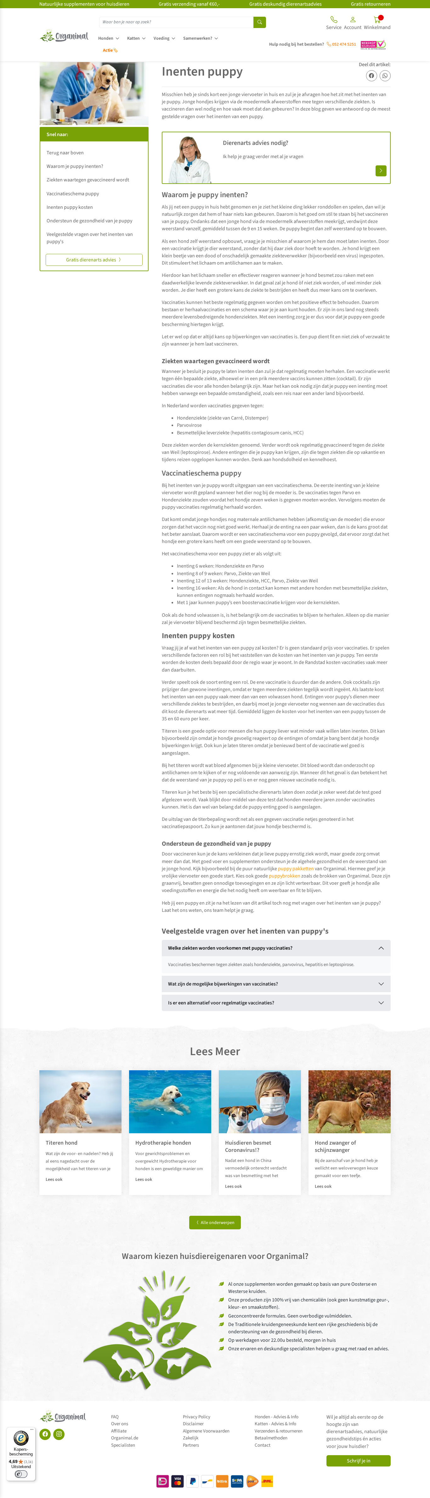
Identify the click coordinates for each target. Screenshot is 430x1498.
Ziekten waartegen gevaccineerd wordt (88, 179)
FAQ (115, 1417)
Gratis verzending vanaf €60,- (189, 4)
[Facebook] (45, 1434)
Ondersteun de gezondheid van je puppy (90, 220)
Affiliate (119, 1431)
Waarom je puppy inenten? (75, 166)
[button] (352, 24)
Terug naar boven (65, 152)
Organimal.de (124, 1438)
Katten (133, 38)
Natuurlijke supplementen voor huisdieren (84, 4)
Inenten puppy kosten (70, 207)
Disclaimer (193, 1424)
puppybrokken (284, 875)
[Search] (259, 22)
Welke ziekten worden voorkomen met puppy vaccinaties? (230, 948)
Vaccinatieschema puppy (73, 193)
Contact (262, 1445)
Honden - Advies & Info (276, 1417)
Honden (105, 38)
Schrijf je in (359, 1460)
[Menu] (32, 1431)
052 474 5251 (343, 44)
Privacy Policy (196, 1417)
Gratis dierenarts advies (91, 259)
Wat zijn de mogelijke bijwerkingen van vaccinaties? (223, 984)
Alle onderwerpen (217, 1223)
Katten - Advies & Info (275, 1424)
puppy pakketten (296, 868)
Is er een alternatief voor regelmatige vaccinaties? (221, 1002)
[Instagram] (59, 1434)
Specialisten (123, 1445)
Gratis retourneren (371, 4)
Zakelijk (190, 1438)
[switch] (21, 1474)
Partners (191, 1445)
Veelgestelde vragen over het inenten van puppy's (90, 238)
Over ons (119, 1424)
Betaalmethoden (271, 1438)
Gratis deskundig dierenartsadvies (285, 4)
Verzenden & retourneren (279, 1431)
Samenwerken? (197, 38)
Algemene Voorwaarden (206, 1431)
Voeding (161, 38)
